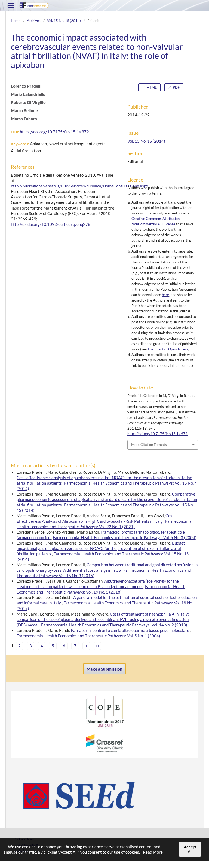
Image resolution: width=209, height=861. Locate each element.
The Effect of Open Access (167, 349)
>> (97, 645)
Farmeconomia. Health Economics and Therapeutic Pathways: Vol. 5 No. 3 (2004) (124, 537)
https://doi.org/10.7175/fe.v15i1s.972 (54, 131)
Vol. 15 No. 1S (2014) (64, 21)
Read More (153, 852)
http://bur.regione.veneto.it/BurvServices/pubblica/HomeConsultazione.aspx (79, 185)
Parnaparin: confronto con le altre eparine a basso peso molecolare (130, 630)
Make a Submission (104, 668)
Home (15, 21)
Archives (34, 21)
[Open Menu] (10, 5)
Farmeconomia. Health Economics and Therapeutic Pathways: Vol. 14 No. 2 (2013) (114, 624)
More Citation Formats (149, 444)
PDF (176, 87)
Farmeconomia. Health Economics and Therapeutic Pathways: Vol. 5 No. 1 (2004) (88, 635)
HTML (151, 87)
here (165, 295)
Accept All (190, 849)
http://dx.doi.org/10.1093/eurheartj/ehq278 (50, 224)
